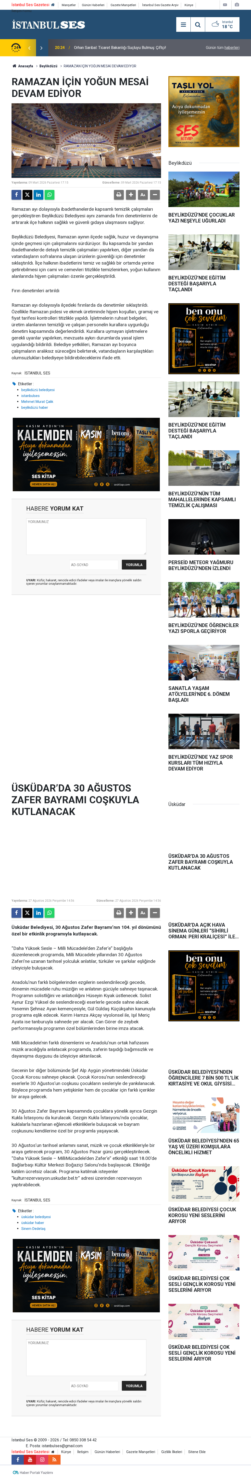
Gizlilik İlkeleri (171, 1452)
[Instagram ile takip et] (42, 1460)
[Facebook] (16, 195)
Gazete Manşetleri (123, 5)
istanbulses (30, 396)
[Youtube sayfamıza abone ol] (30, 1460)
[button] (131, 195)
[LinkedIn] (38, 195)
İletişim (82, 1452)
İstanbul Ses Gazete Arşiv (160, 5)
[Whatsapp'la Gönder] (49, 195)
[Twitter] (27, 195)
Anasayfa (25, 66)
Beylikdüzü (48, 66)
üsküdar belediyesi (36, 1217)
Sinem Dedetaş (33, 1228)
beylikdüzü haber (34, 407)
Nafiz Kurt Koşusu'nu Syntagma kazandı (108, 47)
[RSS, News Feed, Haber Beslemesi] (54, 1460)
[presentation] (29, 48)
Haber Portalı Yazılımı (36, 1473)
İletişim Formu (22, 11)
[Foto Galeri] (236, 4)
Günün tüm (222, 47)
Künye (189, 5)
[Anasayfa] (53, 5)
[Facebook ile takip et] (18, 1460)
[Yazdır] (119, 195)
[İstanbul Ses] (49, 24)
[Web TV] (225, 4)
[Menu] (183, 24)
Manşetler (69, 5)
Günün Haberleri (93, 5)
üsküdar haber (32, 1223)
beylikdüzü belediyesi (38, 390)
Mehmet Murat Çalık (37, 401)
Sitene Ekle (197, 1452)
